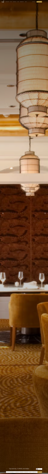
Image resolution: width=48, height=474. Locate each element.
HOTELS (11, 1)
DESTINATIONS (7, 1)
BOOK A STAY (39, 1)
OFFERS (18, 1)
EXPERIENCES (14, 1)
